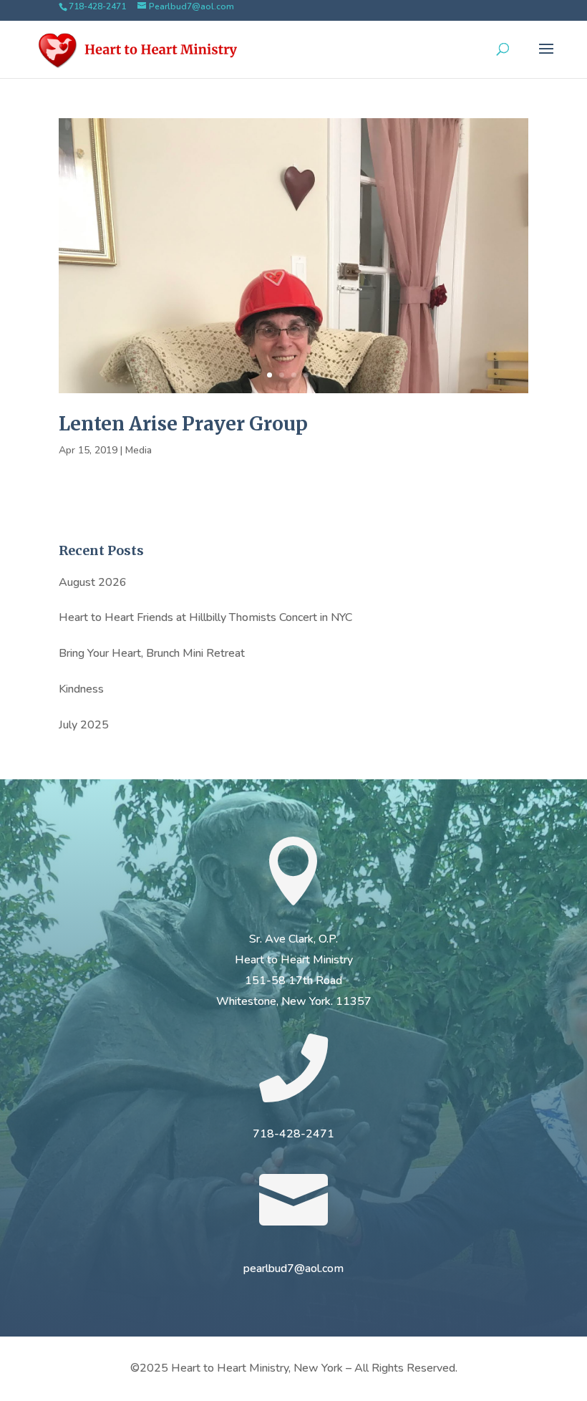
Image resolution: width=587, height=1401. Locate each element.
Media (138, 450)
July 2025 (84, 725)
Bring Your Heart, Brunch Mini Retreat (152, 653)
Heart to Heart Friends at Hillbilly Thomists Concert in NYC (205, 617)
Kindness (81, 689)
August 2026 (93, 582)
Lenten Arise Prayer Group (183, 423)
